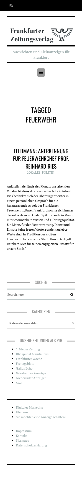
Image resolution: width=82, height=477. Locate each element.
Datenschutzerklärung (31, 445)
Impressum (24, 431)
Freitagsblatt (25, 363)
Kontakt (21, 435)
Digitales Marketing (29, 407)
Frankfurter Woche (29, 359)
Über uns (22, 412)
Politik (48, 172)
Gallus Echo (24, 368)
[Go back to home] (41, 32)
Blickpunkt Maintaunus (32, 354)
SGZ (19, 383)
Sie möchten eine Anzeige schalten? (41, 417)
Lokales (34, 172)
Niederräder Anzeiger (31, 378)
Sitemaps (22, 440)
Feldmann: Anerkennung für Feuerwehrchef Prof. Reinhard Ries (41, 158)
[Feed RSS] (10, 5)
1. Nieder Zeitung (28, 349)
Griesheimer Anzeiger (31, 373)
